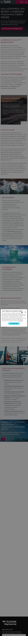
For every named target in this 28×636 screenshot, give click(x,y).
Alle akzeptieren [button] (14, 323)
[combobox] (22, 312)
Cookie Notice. (20, 320)
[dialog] (14, 318)
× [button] (25, 312)
